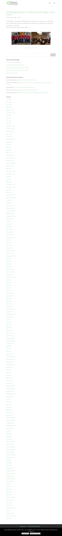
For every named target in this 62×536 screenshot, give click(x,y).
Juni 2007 (8, 486)
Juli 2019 (8, 200)
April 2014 (9, 301)
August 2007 (9, 481)
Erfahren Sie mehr (35, 533)
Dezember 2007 (10, 471)
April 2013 (9, 327)
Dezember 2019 (10, 195)
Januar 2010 (9, 415)
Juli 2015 (8, 280)
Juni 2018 (8, 224)
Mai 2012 (8, 351)
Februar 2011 (10, 380)
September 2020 (10, 187)
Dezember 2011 (10, 357)
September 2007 (10, 479)
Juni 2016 (8, 261)
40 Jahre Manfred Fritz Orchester (15, 65)
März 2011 (9, 378)
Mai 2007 (8, 489)
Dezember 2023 (10, 139)
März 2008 (9, 468)
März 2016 (9, 266)
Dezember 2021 (10, 171)
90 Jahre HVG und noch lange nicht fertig (17, 67)
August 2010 (9, 396)
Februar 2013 (10, 333)
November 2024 (10, 129)
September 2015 (10, 277)
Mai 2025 (8, 121)
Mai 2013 (8, 325)
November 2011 (10, 359)
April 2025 (9, 123)
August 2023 (9, 142)
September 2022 (10, 163)
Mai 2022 (8, 168)
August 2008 (9, 457)
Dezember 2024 (10, 126)
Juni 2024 (8, 134)
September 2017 (10, 237)
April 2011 (9, 375)
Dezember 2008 (10, 447)
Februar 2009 (10, 441)
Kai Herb (10, 17)
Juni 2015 (8, 282)
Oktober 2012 (10, 343)
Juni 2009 (8, 433)
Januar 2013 (9, 335)
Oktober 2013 (10, 311)
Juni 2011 (8, 370)
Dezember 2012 (10, 338)
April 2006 (9, 502)
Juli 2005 (8, 510)
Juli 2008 (8, 460)
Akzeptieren (25, 533)
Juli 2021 (8, 176)
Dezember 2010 (10, 386)
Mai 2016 (8, 264)
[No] (60, 532)
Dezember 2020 (10, 184)
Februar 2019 (10, 205)
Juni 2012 (8, 349)
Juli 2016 (8, 258)
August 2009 (9, 428)
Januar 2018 (9, 232)
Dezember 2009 (10, 418)
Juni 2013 (8, 322)
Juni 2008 (8, 463)
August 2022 (9, 166)
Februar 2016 (10, 269)
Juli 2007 (8, 484)
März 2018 (9, 229)
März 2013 (9, 330)
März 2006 (9, 505)
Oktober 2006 (10, 500)
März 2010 (9, 410)
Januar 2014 (9, 306)
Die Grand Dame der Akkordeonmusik (24, 87)
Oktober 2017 (10, 235)
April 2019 (9, 203)
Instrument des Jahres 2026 (13, 62)
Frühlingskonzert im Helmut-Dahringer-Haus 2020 (30, 13)
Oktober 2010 (10, 391)
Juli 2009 (8, 431)
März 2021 (9, 182)
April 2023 (9, 150)
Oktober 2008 (10, 452)
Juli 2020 (8, 190)
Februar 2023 (10, 155)
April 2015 (9, 288)
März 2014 (9, 304)
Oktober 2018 (10, 213)
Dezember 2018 (10, 208)
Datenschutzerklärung (34, 526)
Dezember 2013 (10, 309)
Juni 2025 (8, 118)
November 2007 (10, 473)
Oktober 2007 (10, 476)
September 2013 (10, 314)
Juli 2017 (8, 240)
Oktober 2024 (10, 131)
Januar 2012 (9, 354)
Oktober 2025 (10, 110)
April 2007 (9, 492)
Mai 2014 (8, 298)
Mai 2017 (8, 243)
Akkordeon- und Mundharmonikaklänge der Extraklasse (32, 92)
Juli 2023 (8, 144)
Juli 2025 (8, 115)
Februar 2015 (10, 293)
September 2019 (10, 197)
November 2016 (10, 250)
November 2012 (10, 341)
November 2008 (10, 449)
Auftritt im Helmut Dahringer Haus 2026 (17, 70)
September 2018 (10, 216)
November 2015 (10, 272)
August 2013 (9, 317)
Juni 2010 (8, 402)
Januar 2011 (9, 383)
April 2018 (9, 227)
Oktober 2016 (10, 253)
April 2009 (9, 439)
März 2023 (9, 152)
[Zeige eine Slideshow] (31, 48)
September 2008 (10, 455)
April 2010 (9, 407)
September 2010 (10, 394)
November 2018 (10, 211)
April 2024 (9, 136)
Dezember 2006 (10, 497)
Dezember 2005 (10, 508)
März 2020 (9, 192)
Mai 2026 (8, 102)
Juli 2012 (8, 346)
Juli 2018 (8, 221)
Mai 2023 (8, 147)
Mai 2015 (8, 285)
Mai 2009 (8, 436)
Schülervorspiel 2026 (12, 73)
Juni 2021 (8, 179)
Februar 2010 (10, 412)
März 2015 (9, 290)
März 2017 (9, 245)
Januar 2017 (9, 248)
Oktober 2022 (10, 160)
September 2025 (10, 113)
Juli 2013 (8, 319)
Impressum (23, 526)
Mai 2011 (8, 372)
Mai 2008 (8, 465)
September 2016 (10, 256)
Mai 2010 (8, 404)
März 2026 (9, 107)
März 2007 (9, 494)
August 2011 (9, 367)
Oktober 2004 (10, 513)
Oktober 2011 (10, 362)
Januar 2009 (9, 444)
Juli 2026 (8, 99)
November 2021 (10, 174)
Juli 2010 (8, 399)
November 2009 (10, 420)
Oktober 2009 (10, 423)
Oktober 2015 (10, 274)
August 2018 (9, 219)
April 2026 (9, 105)
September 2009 (10, 425)
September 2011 (10, 365)
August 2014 (9, 296)
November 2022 (10, 158)
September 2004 (10, 516)
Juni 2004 (8, 518)
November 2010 (10, 388)
